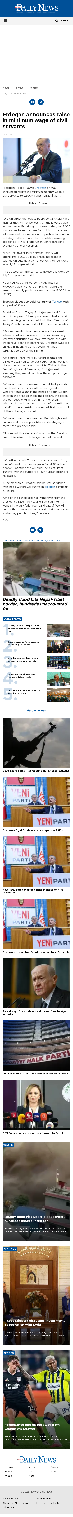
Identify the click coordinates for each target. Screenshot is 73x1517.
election (50, 487)
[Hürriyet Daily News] (36, 8)
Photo (31, 1476)
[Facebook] (32, 102)
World (8, 1472)
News (6, 88)
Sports (54, 1472)
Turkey (6, 520)
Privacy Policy (10, 1499)
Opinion (54, 1467)
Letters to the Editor (48, 1503)
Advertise (8, 1507)
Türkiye (19, 88)
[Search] (56, 20)
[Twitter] (41, 102)
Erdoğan (40, 188)
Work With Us (44, 1499)
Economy (33, 1467)
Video (8, 1476)
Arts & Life (34, 1472)
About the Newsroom (15, 1503)
